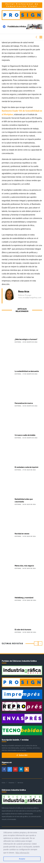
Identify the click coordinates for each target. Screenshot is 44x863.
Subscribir (23, 755)
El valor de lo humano (23, 630)
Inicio (3, 782)
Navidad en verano (22, 534)
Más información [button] (22, 853)
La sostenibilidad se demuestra (27, 371)
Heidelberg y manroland (24, 598)
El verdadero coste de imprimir (26, 467)
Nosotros (11, 782)
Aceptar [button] (22, 859)
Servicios (20, 782)
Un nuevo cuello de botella (25, 435)
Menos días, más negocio (24, 566)
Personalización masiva (24, 403)
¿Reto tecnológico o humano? (26, 339)
